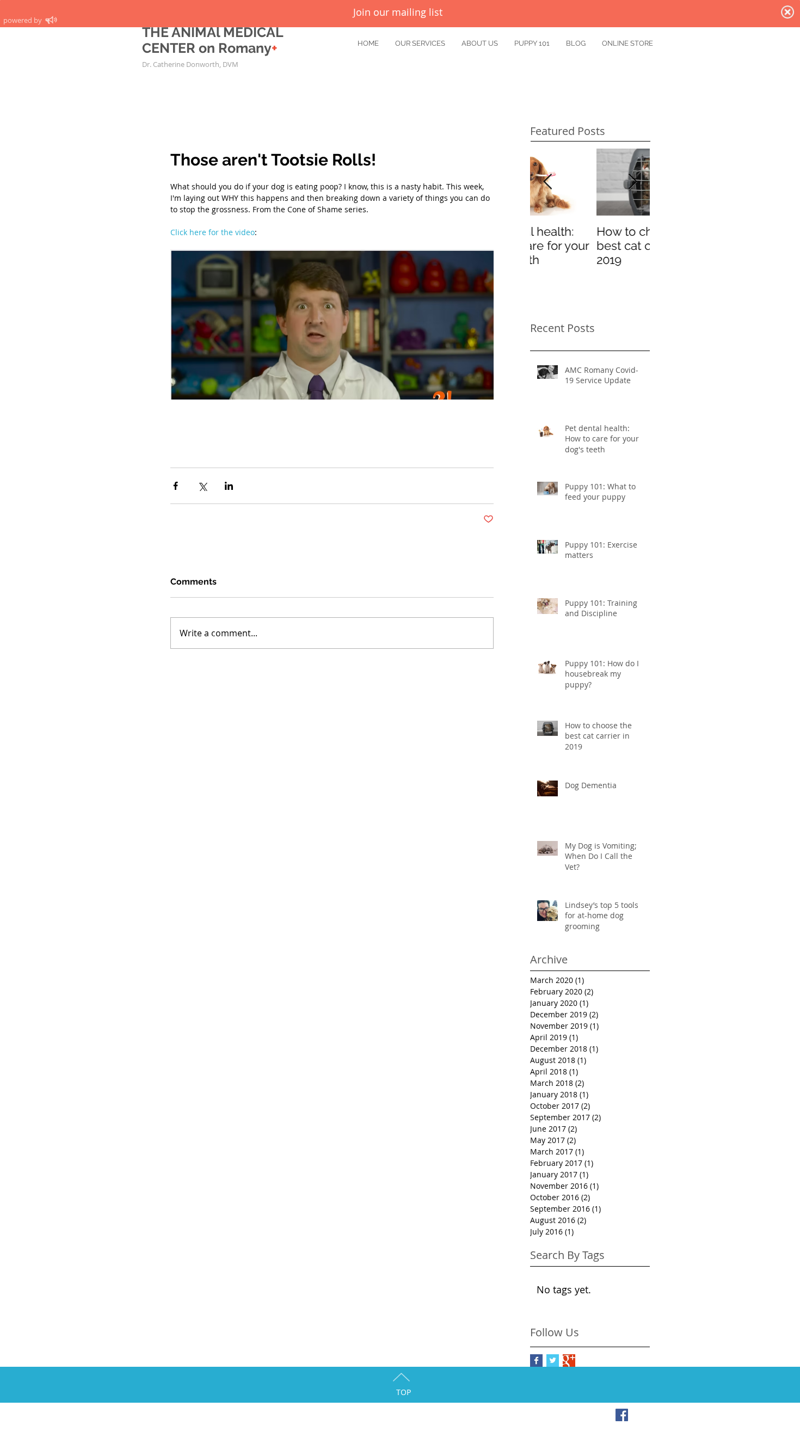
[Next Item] (632, 182)
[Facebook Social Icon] (622, 1415)
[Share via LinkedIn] (229, 486)
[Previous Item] (547, 182)
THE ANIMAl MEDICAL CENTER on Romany (212, 40)
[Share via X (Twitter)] (202, 486)
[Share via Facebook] (175, 486)
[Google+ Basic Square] (569, 1360)
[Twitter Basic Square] (552, 1360)
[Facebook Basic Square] (536, 1360)
